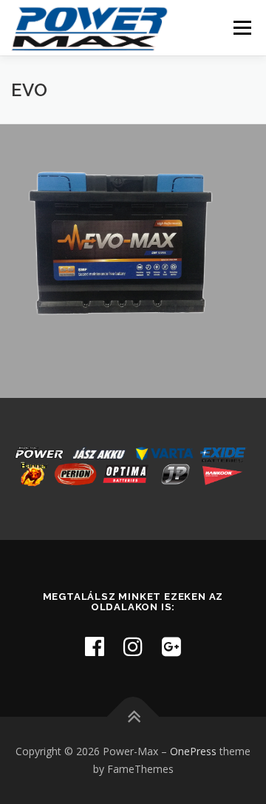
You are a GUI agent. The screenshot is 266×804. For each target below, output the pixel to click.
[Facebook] (94, 646)
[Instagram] (133, 646)
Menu (241, 27)
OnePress (193, 751)
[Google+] (171, 646)
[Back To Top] (133, 717)
